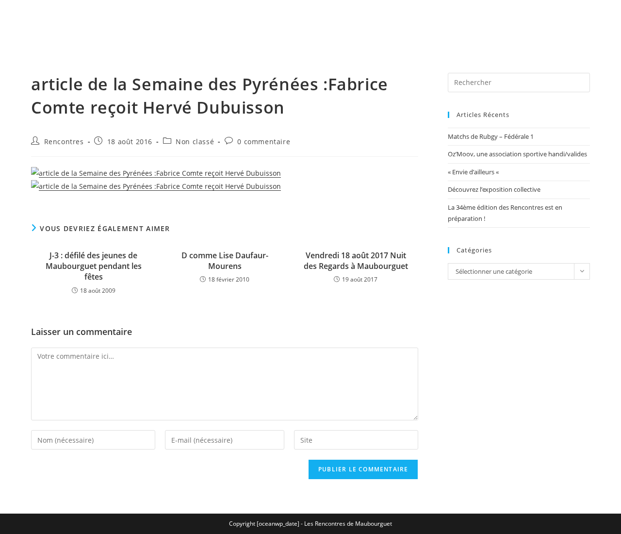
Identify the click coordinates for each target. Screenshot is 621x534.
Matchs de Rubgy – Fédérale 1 (491, 136)
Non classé (195, 141)
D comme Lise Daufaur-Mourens (224, 260)
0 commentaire (263, 141)
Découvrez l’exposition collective (494, 189)
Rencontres (64, 141)
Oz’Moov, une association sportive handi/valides (517, 154)
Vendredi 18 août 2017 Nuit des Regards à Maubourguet (356, 260)
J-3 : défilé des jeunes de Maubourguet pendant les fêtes (94, 266)
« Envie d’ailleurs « (474, 171)
